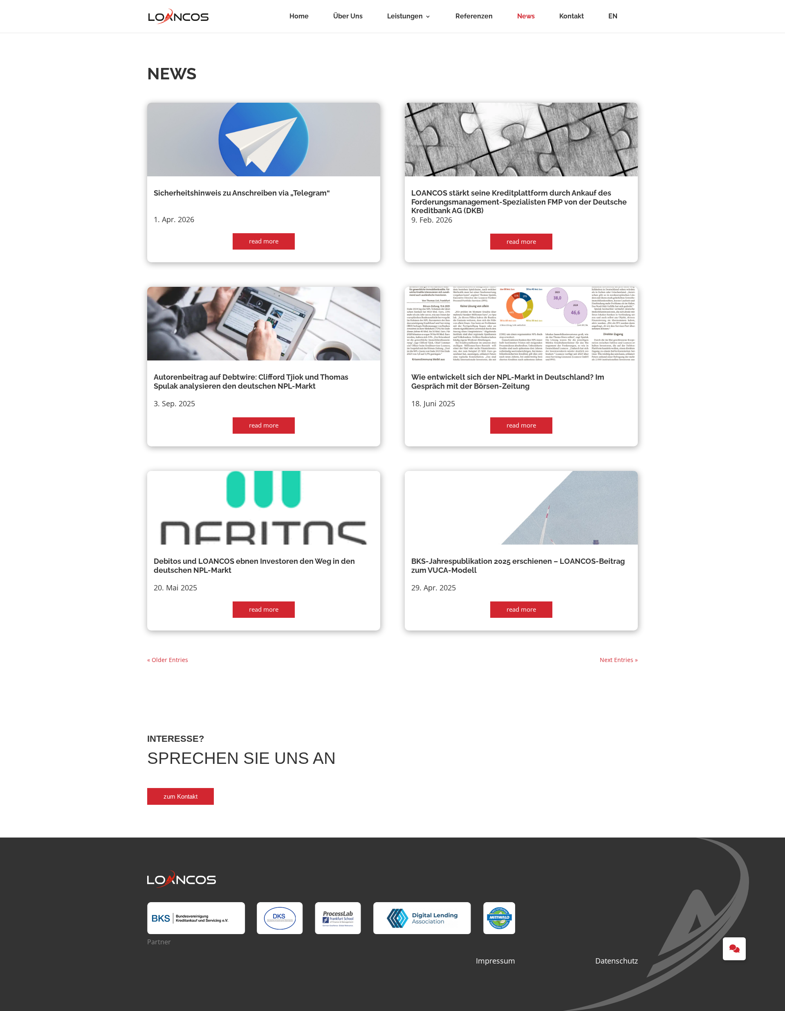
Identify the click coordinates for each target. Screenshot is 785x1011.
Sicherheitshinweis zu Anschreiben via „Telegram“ (242, 193)
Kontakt (571, 17)
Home (299, 17)
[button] (734, 948)
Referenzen (474, 17)
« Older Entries (167, 660)
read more (263, 241)
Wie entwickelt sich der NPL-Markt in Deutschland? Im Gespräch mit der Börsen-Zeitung (507, 381)
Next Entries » (619, 660)
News (526, 17)
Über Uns (348, 17)
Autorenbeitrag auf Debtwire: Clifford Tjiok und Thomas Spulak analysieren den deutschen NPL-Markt (251, 381)
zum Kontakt (180, 796)
